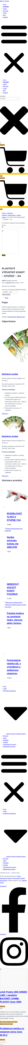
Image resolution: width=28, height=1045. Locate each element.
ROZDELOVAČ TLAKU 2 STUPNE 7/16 (14, 516)
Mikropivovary (21, 317)
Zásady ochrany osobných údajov (16, 734)
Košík (4, 738)
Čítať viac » (5, 413)
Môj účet (5, 11)
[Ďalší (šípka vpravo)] (2, 1044)
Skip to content (4, 1)
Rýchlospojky (12, 215)
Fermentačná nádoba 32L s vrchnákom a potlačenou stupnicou (14, 667)
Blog (4, 15)
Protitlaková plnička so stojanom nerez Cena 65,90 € (12, 1031)
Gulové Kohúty (12, 317)
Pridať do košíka (6, 294)
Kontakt (5, 17)
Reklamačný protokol (9, 746)
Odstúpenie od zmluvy (9, 744)
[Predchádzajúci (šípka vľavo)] (0, 1044)
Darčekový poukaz (10, 374)
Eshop (5, 9)
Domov (4, 213)
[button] (14, 49)
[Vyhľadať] (0, 143)
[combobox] (9, 98)
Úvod (4, 4)
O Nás (5, 13)
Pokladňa (5, 740)
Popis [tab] (6, 298)
